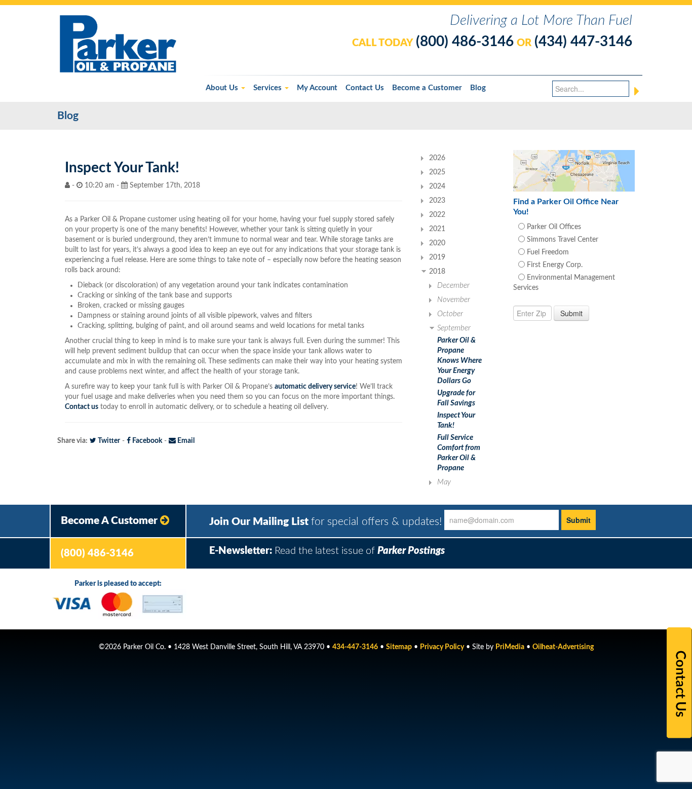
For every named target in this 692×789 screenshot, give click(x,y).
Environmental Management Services (564, 282)
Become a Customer (427, 88)
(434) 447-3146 (583, 41)
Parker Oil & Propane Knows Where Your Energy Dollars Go (459, 360)
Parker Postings (411, 551)
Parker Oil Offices (553, 227)
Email (185, 440)
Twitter (108, 440)
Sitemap (399, 647)
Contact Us (364, 88)
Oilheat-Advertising (563, 647)
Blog (478, 88)
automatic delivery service (315, 386)
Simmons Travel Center (561, 239)
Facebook (146, 440)
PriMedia (509, 647)
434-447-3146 (355, 647)
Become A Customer (110, 520)
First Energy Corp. (554, 265)
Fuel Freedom (547, 252)
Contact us (81, 406)
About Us (223, 88)
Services (268, 88)
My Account (317, 88)
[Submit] (636, 91)
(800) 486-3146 (465, 41)
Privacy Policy (442, 647)
